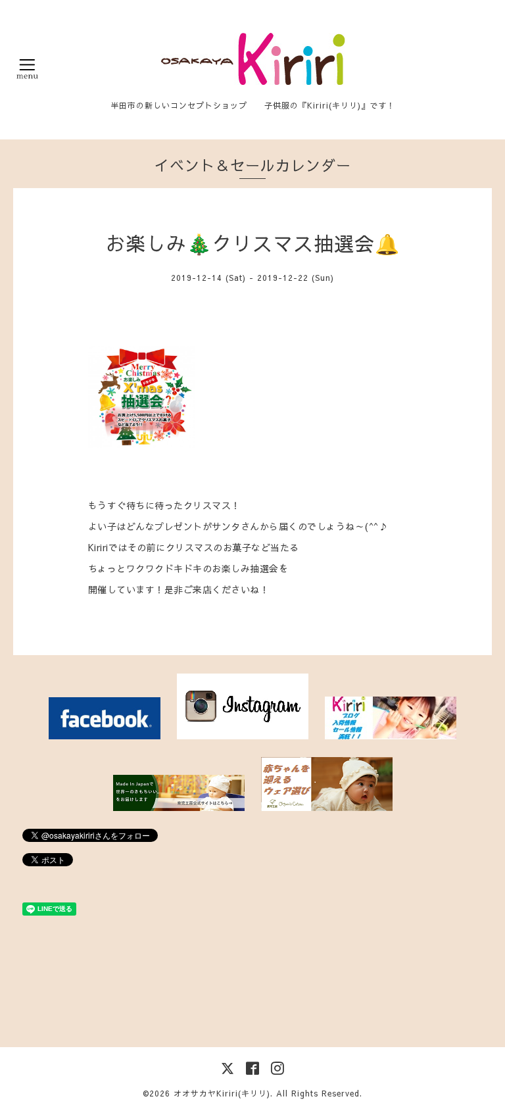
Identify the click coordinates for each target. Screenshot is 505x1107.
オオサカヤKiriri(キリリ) (222, 1093)
